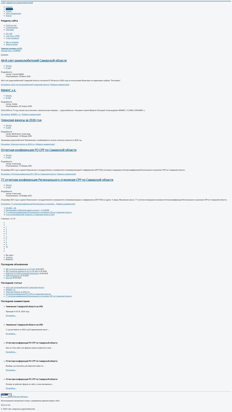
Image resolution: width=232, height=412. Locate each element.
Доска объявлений (13, 13)
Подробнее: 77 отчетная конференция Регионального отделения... (28, 204)
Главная (9, 7)
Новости (9, 9)
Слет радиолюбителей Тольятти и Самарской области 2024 (30, 214)
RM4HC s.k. (8, 90)
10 (7, 247)
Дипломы (10, 30)
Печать (9, 66)
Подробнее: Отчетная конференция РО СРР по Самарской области (28, 174)
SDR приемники (13, 276)
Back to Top (5, 405)
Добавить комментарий (59, 85)
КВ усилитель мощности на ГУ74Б (20, 269)
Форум (8, 16)
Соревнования (12, 27)
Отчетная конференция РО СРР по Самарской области (38, 150)
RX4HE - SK (11, 208)
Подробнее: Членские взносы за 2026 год (18, 144)
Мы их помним (12, 42)
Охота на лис (11, 25)
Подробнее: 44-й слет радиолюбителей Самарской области (25, 85)
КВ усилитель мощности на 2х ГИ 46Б (22, 271)
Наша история (12, 44)
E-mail (8, 68)
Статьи (9, 11)
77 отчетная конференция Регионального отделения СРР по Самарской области (57, 180)
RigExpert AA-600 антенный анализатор (22, 273)
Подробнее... (11, 316)
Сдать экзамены (12, 38)
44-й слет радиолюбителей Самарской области (34, 60)
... (6, 236)
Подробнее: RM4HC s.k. (11, 114)
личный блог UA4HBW (11, 49)
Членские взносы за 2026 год (21, 120)
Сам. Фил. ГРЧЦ (13, 36)
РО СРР (9, 34)
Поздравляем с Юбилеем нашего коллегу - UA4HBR (27, 210)
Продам (9, 278)
